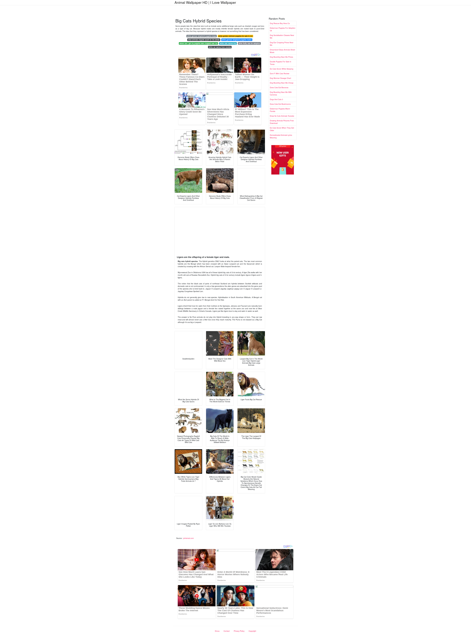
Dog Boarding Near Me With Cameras (281, 93)
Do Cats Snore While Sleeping (281, 69)
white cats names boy (228, 43)
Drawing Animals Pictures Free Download (282, 121)
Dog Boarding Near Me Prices (281, 57)
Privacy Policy (239, 631)
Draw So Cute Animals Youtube (282, 116)
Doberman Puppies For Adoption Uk (282, 29)
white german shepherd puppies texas (201, 36)
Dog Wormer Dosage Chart (280, 78)
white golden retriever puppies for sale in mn (235, 36)
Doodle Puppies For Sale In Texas (280, 62)
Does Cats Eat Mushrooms (280, 104)
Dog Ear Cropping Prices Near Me (281, 43)
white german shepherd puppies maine (237, 40)
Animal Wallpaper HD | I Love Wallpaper (205, 2)
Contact (227, 631)
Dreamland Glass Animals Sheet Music (282, 50)
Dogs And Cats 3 (276, 99)
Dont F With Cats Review (279, 73)
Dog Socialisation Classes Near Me (282, 36)
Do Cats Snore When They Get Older (282, 129)
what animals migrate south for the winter (204, 40)
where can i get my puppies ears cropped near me (198, 43)
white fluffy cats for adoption (249, 43)
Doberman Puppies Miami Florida (280, 109)
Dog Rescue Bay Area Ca (280, 23)
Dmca (217, 631)
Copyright (252, 631)
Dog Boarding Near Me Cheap (281, 83)
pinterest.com (188, 538)
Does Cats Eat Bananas (279, 87)
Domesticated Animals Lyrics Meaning (281, 136)
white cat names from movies (220, 47)
